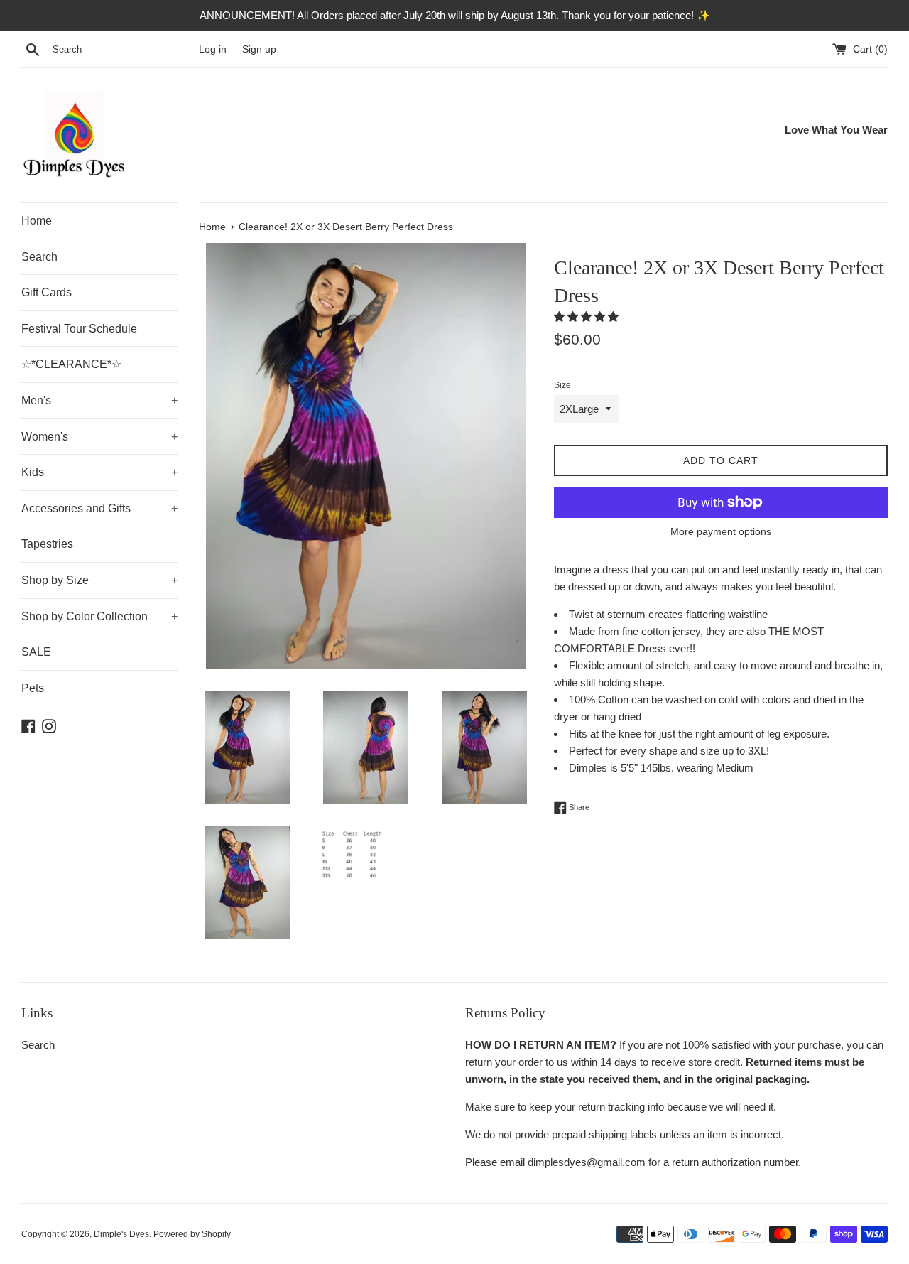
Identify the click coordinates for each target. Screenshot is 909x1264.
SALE (36, 652)
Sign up (259, 49)
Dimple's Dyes (121, 1234)
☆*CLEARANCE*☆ (71, 364)
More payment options (720, 531)
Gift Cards (46, 292)
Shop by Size (99, 580)
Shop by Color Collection (99, 616)
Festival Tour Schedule (79, 329)
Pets (32, 688)
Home (36, 221)
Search (39, 257)
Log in (213, 49)
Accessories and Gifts (99, 508)
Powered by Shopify (192, 1234)
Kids (99, 472)
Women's (99, 437)
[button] (587, 316)
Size (562, 385)
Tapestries (47, 544)
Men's (99, 400)
